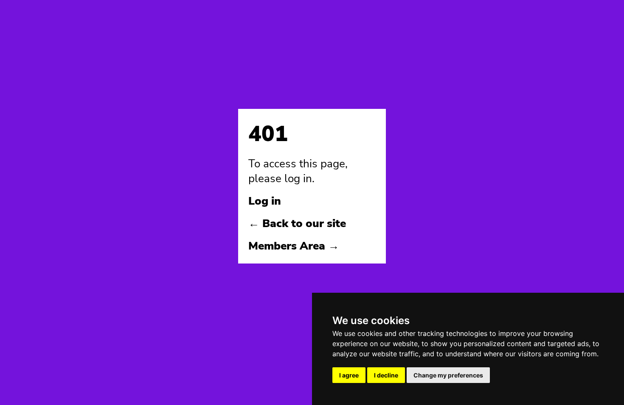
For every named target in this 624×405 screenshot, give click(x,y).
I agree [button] (349, 375)
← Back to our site (297, 223)
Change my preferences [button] (448, 375)
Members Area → (293, 246)
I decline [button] (386, 375)
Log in (264, 201)
